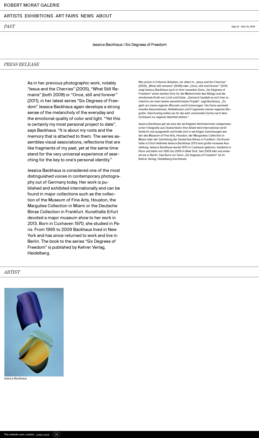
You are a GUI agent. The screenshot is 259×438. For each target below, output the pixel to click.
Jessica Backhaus (15, 378)
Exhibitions (39, 15)
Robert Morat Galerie (32, 5)
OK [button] (56, 434)
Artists (13, 15)
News (87, 15)
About (104, 15)
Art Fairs (67, 15)
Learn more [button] (43, 434)
